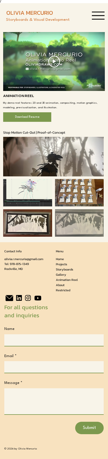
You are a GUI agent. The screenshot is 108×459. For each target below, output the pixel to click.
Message (13, 383)
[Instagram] (28, 298)
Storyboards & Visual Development (38, 20)
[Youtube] (38, 298)
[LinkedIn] (19, 298)
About (60, 285)
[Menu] (98, 16)
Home (60, 259)
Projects (61, 264)
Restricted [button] (63, 290)
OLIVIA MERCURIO (29, 12)
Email (10, 356)
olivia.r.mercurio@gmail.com (23, 259)
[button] (93, 169)
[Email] (9, 298)
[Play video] (54, 61)
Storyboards (64, 269)
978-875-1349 (19, 264)
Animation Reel (67, 279)
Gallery (61, 274)
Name (9, 329)
